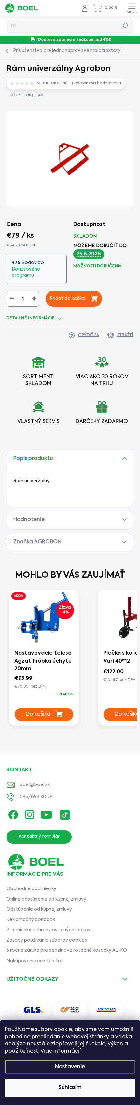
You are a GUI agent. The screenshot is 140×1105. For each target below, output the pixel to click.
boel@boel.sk (35, 785)
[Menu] (132, 8)
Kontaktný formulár (39, 837)
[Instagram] (28, 813)
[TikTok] (63, 813)
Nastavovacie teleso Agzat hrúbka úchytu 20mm (43, 661)
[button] (44, 686)
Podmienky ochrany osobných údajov (49, 930)
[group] (47, 660)
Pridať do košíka (68, 298)
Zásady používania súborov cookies (47, 940)
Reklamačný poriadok (31, 920)
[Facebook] (12, 813)
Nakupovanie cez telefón (35, 961)
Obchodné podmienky (31, 889)
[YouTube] (46, 813)
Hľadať (125, 26)
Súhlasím (70, 1087)
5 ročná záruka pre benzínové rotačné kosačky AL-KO (67, 950)
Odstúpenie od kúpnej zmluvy (39, 909)
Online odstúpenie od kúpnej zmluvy (46, 899)
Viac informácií (60, 1051)
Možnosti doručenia (97, 266)
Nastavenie (70, 1066)
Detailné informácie (31, 318)
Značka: (110, 110)
